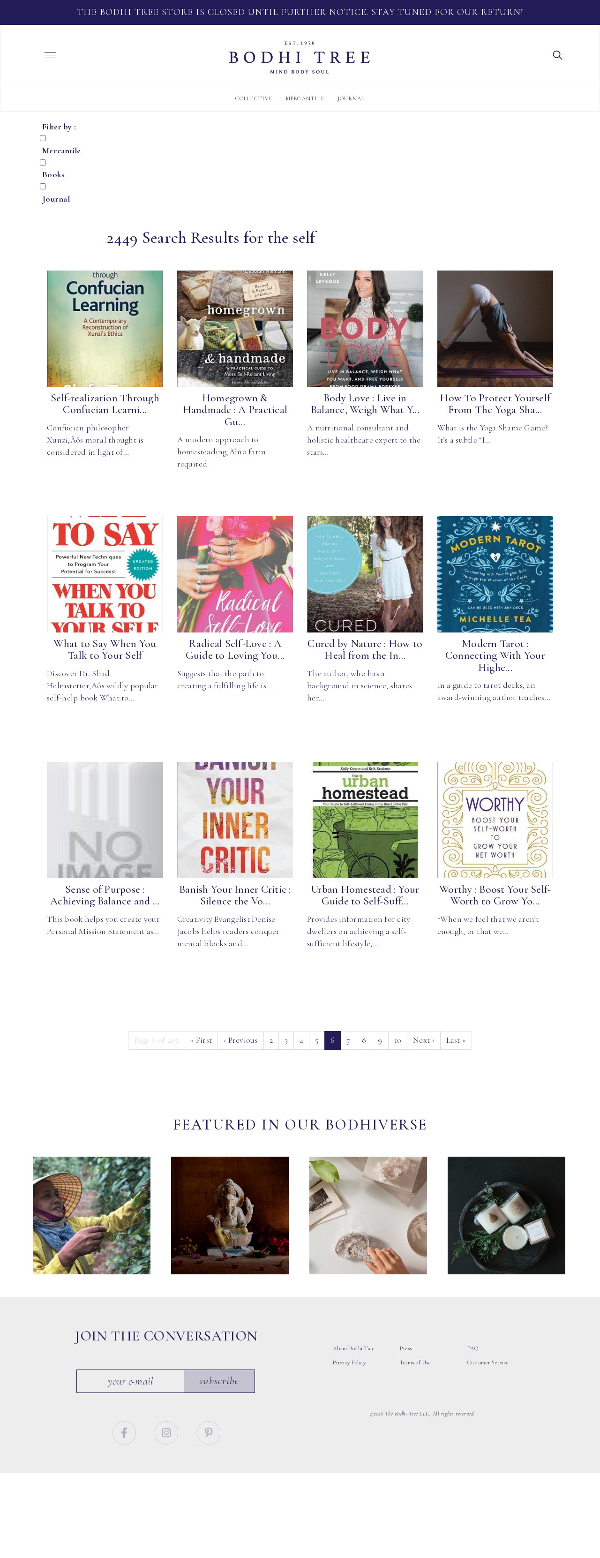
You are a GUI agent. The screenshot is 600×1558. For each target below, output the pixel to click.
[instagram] (167, 1431)
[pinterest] (208, 1431)
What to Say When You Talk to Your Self (104, 649)
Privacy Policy (349, 1362)
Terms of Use (415, 1362)
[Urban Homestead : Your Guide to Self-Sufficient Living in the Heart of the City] (365, 820)
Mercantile (305, 98)
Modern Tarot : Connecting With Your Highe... (495, 655)
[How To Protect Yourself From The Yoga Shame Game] (495, 329)
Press (406, 1348)
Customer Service (488, 1362)
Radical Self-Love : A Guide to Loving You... (235, 649)
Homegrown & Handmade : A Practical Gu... (235, 410)
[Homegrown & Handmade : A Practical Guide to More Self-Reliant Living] (235, 329)
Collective (254, 98)
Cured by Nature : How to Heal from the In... (365, 649)
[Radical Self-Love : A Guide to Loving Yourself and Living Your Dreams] (235, 574)
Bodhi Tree (299, 57)
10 (398, 1040)
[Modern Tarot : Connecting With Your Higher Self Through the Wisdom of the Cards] (495, 574)
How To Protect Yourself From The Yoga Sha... (495, 403)
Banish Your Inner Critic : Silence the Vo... (235, 895)
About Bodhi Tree (354, 1348)
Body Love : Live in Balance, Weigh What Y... (365, 403)
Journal (351, 98)
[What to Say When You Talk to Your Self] (105, 574)
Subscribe (219, 1380)
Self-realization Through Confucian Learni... (105, 403)
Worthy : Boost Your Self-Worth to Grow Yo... (495, 895)
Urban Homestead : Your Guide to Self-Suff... (365, 895)
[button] (557, 54)
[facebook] (125, 1431)
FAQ (473, 1348)
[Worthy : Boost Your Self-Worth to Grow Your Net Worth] (495, 820)
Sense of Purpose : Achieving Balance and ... (104, 895)
